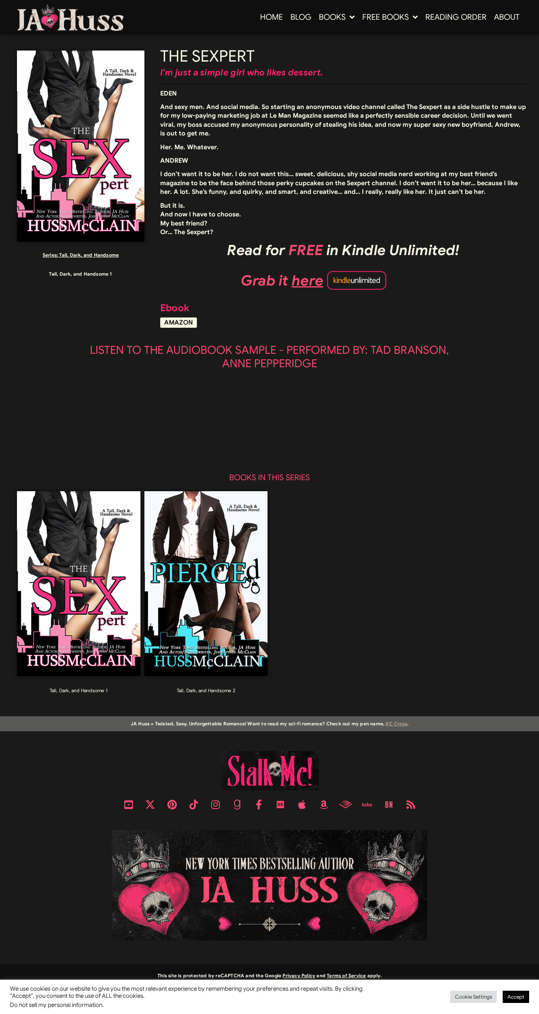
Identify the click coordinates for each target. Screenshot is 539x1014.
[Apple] (302, 804)
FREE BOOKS (385, 17)
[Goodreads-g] (237, 804)
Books (332, 17)
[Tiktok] (194, 804)
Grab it (282, 280)
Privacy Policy (299, 975)
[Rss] (411, 804)
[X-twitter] (150, 804)
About (507, 17)
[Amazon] (324, 804)
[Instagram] (215, 804)
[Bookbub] (280, 804)
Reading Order (456, 17)
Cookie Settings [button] (473, 996)
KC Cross (396, 724)
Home (271, 17)
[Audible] (346, 804)
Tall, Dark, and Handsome (89, 255)
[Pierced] (206, 583)
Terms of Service (346, 975)
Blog (300, 17)
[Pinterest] (172, 804)
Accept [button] (515, 996)
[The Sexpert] (78, 583)
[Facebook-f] (259, 804)
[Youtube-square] (128, 804)
